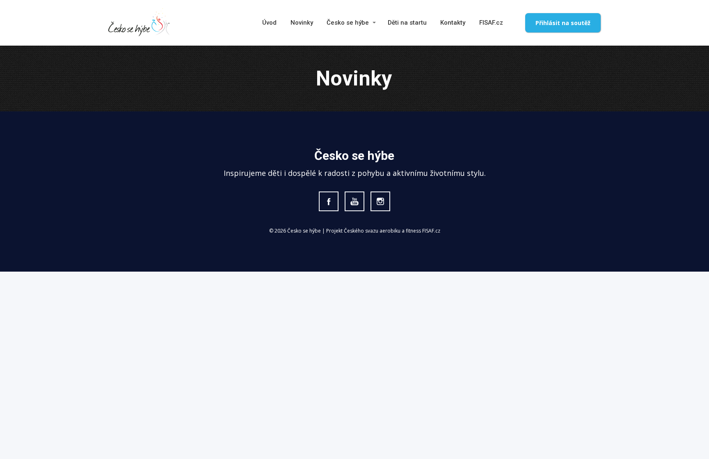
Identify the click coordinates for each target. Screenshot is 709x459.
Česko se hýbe (348, 22)
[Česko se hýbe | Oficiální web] (139, 22)
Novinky (301, 22)
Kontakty (452, 22)
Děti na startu (407, 22)
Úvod (269, 22)
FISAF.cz (491, 22)
